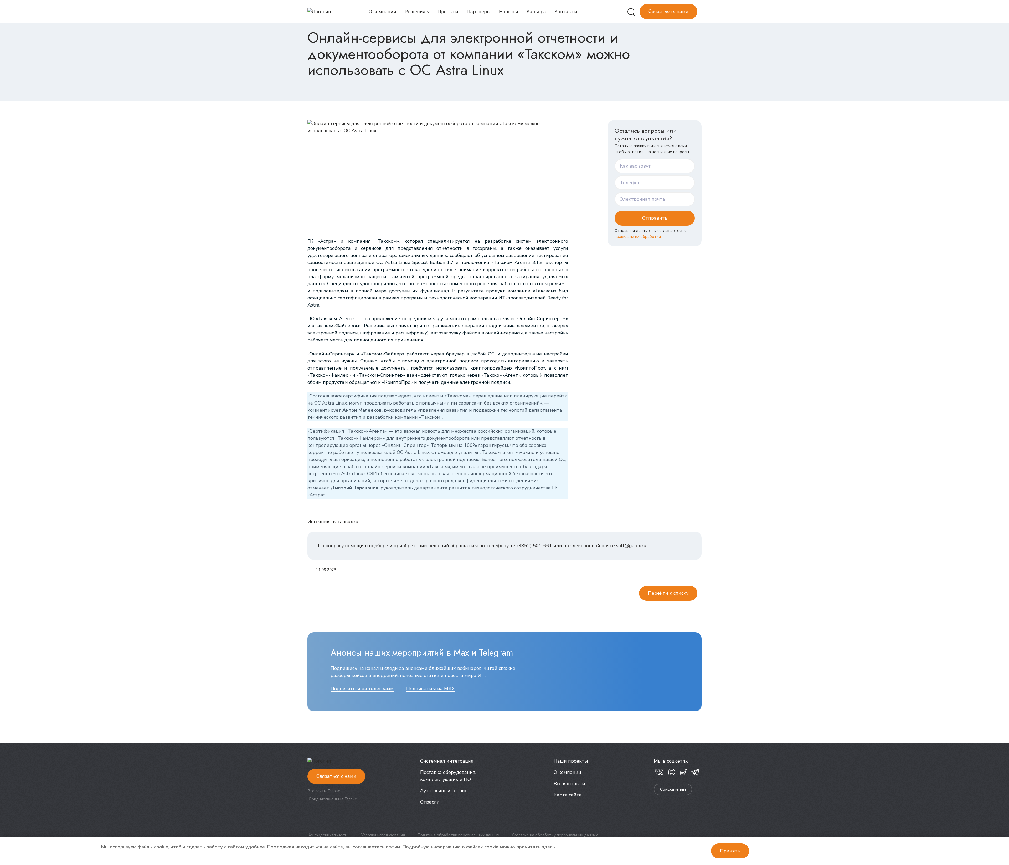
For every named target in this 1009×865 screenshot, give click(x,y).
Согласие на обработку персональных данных (555, 835)
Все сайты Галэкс (323, 791)
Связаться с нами (668, 11)
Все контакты (569, 783)
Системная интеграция (446, 761)
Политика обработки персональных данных (458, 835)
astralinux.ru (345, 522)
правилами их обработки (638, 236)
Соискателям (673, 789)
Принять (730, 851)
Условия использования (383, 835)
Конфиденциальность (328, 835)
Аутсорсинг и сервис (443, 791)
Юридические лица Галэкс (332, 799)
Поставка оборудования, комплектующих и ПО (448, 776)
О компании (567, 772)
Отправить (654, 218)
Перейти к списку (668, 593)
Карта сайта (568, 795)
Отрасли (430, 802)
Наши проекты (571, 761)
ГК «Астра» (321, 241)
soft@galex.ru (631, 545)
